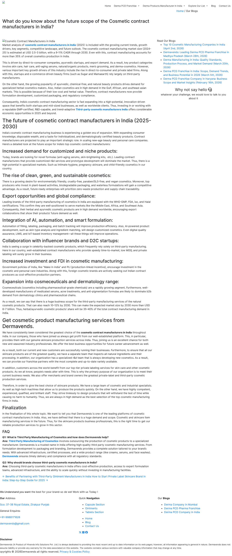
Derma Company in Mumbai (180, 504)
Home (108, 5)
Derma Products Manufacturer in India (162, 5)
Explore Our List (196, 5)
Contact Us (224, 5)
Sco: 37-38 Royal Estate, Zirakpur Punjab (24, 504)
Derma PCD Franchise (125, 5)
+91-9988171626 (10, 517)
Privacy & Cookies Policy (75, 551)
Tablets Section (94, 512)
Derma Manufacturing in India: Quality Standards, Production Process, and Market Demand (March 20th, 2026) (196, 63)
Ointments (91, 508)
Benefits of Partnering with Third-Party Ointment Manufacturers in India (46, 476)
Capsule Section (95, 504)
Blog (213, 5)
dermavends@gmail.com (14, 523)
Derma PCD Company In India (182, 512)
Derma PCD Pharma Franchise (182, 508)
